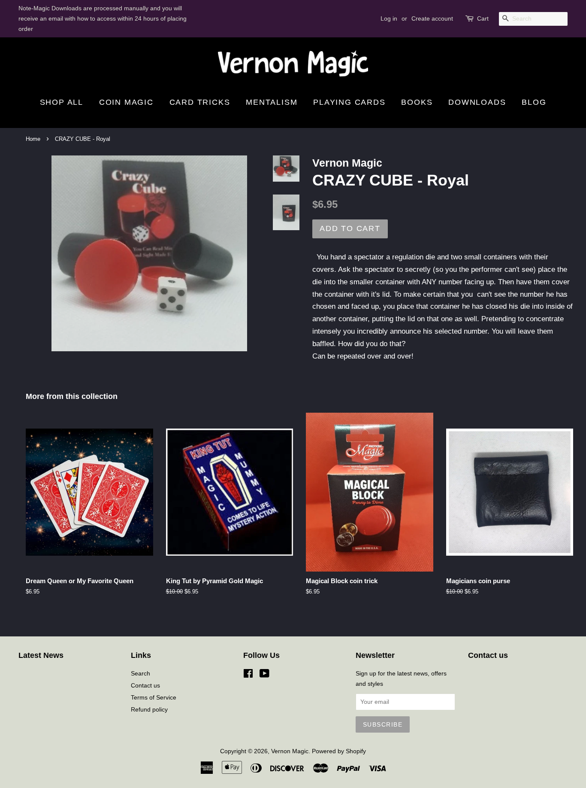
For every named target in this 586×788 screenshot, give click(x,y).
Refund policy (149, 709)
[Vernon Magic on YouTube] (264, 675)
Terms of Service (153, 697)
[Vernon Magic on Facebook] (248, 675)
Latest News (40, 655)
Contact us (145, 685)
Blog (534, 102)
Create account (432, 18)
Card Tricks (199, 102)
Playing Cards (349, 102)
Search (140, 673)
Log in (389, 18)
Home (33, 139)
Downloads (477, 102)
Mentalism (271, 102)
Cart (483, 18)
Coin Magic (126, 102)
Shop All (61, 102)
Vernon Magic (289, 751)
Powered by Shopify (339, 751)
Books (416, 102)
